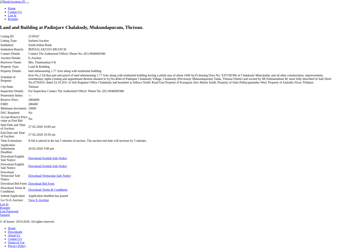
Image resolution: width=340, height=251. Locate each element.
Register (13, 19)
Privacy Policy (17, 246)
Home (12, 8)
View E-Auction (38, 200)
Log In (12, 15)
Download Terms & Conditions (47, 189)
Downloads (15, 231)
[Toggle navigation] (27, 2)
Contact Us (15, 12)
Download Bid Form (41, 183)
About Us (14, 235)
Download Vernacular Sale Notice (49, 175)
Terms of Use (16, 242)
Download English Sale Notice (47, 158)
